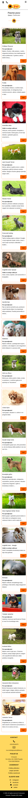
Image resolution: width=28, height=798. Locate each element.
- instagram (15, 780)
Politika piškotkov (14, 768)
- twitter (15, 787)
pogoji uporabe (14, 770)
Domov (10, 15)
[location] (3, 2)
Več (23, 61)
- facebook (15, 782)
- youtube (15, 785)
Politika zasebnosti (14, 773)
